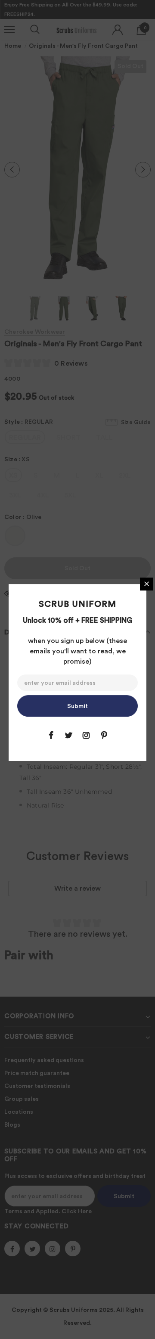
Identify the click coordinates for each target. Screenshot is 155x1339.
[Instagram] (86, 735)
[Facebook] (50, 735)
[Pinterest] (103, 735)
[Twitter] (68, 735)
